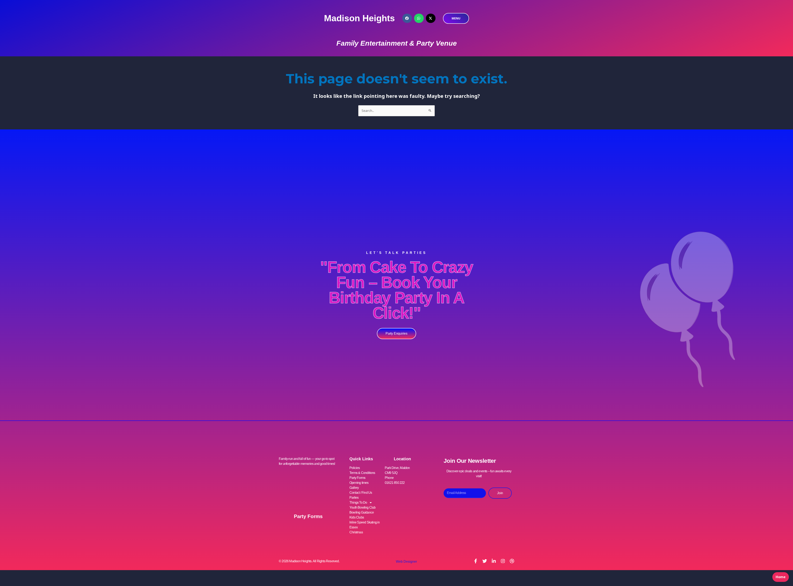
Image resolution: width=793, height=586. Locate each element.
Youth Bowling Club (362, 507)
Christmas (356, 532)
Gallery (354, 487)
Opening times (359, 482)
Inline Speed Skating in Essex (364, 525)
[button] (407, 18)
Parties (354, 497)
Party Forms (308, 516)
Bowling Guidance (361, 512)
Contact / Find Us (360, 492)
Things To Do (358, 502)
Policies (354, 468)
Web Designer (406, 561)
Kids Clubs (356, 517)
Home (781, 577)
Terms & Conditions (362, 473)
